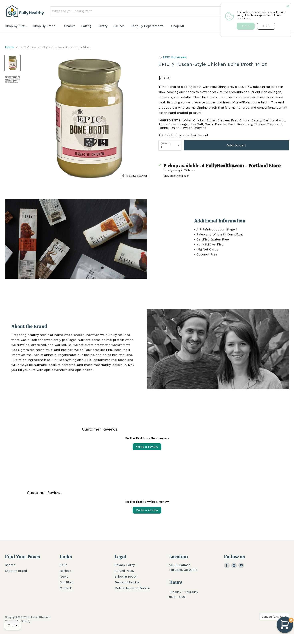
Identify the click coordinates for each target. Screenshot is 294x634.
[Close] (288, 6)
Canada (272, 616)
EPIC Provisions (175, 57)
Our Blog (66, 582)
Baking (86, 26)
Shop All (177, 26)
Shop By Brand (45, 26)
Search (10, 565)
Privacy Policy (125, 565)
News (64, 576)
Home (9, 47)
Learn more (244, 18)
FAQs (63, 565)
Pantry (102, 26)
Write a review (147, 447)
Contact (65, 588)
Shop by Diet (15, 26)
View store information (176, 175)
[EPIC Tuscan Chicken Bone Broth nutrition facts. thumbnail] (12, 79)
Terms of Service (127, 582)
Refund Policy (124, 571)
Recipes (65, 571)
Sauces (119, 26)
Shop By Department (147, 26)
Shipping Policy (126, 576)
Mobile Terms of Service (132, 588)
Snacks (69, 26)
